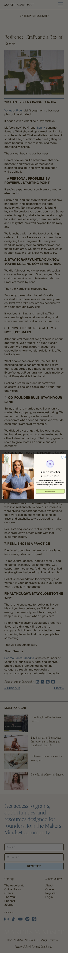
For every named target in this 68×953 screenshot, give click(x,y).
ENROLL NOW (50, 491)
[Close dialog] (64, 457)
